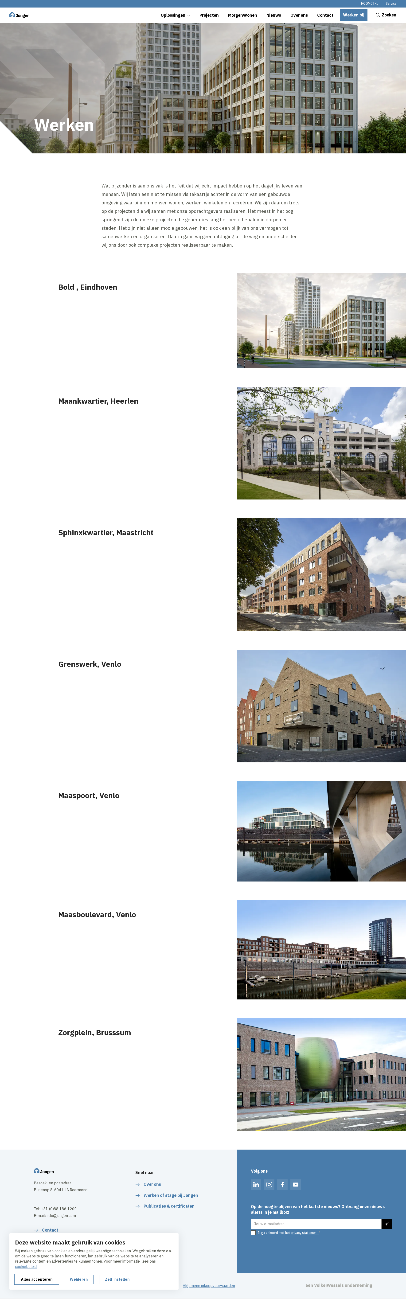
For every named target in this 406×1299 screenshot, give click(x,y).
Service (391, 3)
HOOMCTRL (369, 3)
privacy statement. (305, 1233)
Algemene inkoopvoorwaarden (209, 1285)
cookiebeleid (26, 1266)
